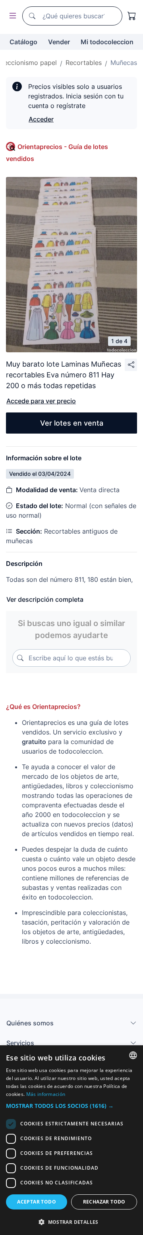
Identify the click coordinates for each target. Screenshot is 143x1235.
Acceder (41, 119)
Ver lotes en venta (71, 423)
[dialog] (71, 1140)
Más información (46, 1094)
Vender (59, 42)
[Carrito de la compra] (132, 16)
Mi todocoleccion (107, 42)
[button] (71, 1105)
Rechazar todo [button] (104, 1201)
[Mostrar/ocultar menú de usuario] (11, 16)
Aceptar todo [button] (36, 1201)
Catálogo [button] (23, 42)
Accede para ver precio (41, 401)
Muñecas (123, 63)
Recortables (84, 63)
